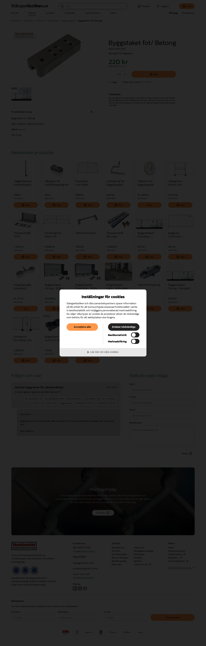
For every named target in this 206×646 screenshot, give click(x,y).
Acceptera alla (82, 327)
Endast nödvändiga (123, 327)
